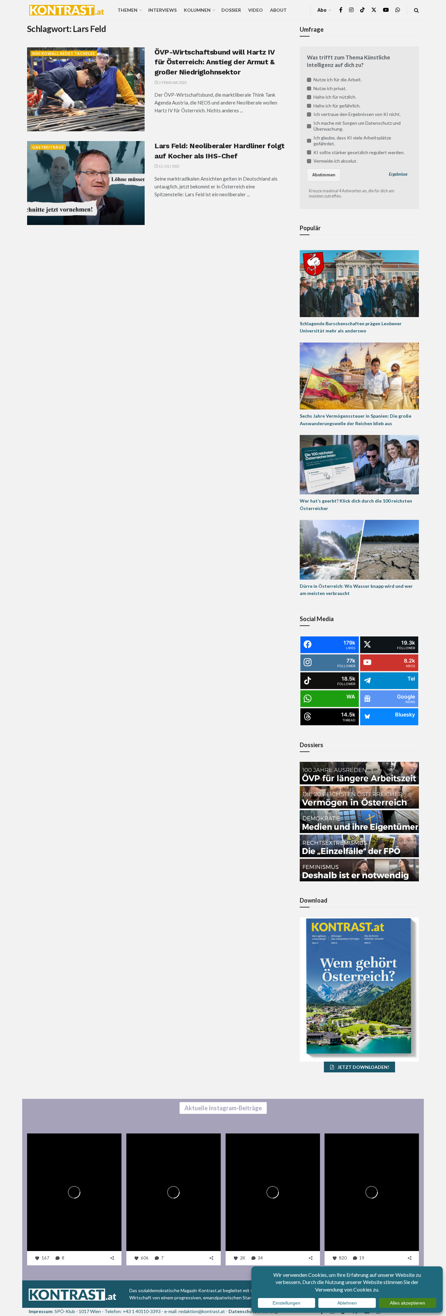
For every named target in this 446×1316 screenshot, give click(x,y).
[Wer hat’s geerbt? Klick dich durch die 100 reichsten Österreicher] (359, 464)
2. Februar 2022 (172, 82)
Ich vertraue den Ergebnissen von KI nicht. (357, 114)
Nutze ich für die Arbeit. (337, 79)
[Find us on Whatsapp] (397, 10)
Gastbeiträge (48, 147)
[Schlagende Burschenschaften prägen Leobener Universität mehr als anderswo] (359, 283)
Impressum (40, 1311)
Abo (322, 10)
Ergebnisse (398, 174)
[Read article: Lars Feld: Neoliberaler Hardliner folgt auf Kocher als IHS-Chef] (86, 183)
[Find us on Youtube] (386, 10)
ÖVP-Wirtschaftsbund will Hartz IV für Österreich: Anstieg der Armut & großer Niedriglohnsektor (214, 62)
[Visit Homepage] (66, 10)
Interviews (162, 10)
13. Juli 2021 (169, 166)
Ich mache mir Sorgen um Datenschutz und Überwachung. (357, 126)
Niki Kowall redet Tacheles (63, 53)
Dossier (231, 10)
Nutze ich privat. (329, 88)
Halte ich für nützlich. (334, 97)
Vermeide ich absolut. (335, 161)
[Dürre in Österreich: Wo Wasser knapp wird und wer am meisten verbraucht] (359, 549)
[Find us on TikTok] (362, 10)
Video (255, 10)
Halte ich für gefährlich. (336, 105)
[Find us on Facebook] (340, 10)
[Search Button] (416, 10)
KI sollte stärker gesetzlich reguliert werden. (359, 152)
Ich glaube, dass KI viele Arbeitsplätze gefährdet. (352, 140)
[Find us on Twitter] (373, 10)
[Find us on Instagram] (351, 10)
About (278, 10)
